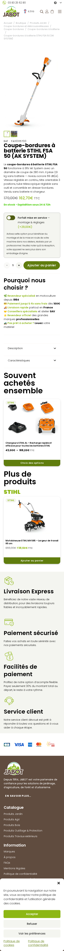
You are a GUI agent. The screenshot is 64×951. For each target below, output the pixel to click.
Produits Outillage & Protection (23, 830)
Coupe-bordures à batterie (44, 29)
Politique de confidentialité (38, 943)
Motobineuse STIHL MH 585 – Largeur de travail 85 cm (32, 542)
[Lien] (47, 11)
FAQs (7, 862)
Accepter (32, 914)
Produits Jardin (38, 22)
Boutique (21, 22)
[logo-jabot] (11, 11)
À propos (9, 857)
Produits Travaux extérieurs (20, 836)
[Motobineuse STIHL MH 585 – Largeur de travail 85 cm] (32, 516)
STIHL (10, 402)
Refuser (32, 924)
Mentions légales (14, 868)
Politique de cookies (12, 943)
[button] (58, 883)
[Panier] (52, 11)
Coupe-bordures (14, 29)
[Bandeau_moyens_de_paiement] (29, 744)
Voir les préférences (32, 933)
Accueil (8, 22)
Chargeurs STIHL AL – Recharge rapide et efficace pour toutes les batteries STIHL (29, 444)
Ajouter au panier (41, 265)
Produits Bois (12, 825)
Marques (9, 851)
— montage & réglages (34, 222)
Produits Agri (12, 819)
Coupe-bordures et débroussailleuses (26, 26)
